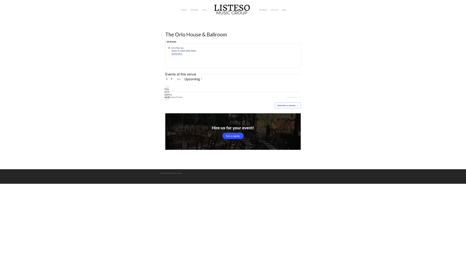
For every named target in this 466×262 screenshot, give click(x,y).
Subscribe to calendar (286, 105)
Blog (284, 10)
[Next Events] (171, 79)
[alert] (167, 93)
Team (204, 10)
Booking (263, 10)
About (184, 10)
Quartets (194, 10)
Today (179, 79)
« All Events (170, 41)
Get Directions (176, 53)
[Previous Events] (166, 79)
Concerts (274, 10)
